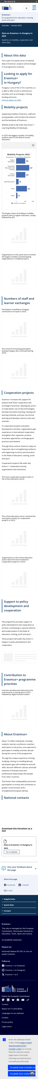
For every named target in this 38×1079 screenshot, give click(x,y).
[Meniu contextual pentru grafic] (33, 145)
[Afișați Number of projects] (19, 203)
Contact (5, 1004)
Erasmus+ (6, 924)
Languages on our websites (13, 1013)
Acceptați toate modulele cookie (22, 1067)
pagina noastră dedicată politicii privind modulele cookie (20, 1046)
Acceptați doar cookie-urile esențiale (22, 1074)
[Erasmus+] (7, 7)
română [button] (26, 7)
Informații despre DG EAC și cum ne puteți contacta (17, 952)
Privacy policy (7, 1022)
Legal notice (7, 1026)
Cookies (5, 1017)
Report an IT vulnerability (12, 1009)
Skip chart (19, 145)
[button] (9, 885)
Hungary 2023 (16, 25)
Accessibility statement (12, 940)
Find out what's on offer (11, 100)
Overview (5, 25)
